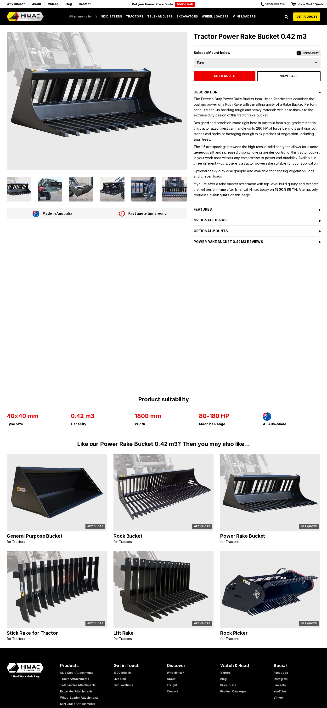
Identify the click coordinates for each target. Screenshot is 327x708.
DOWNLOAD (185, 4)
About (36, 4)
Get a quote (306, 16)
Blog (68, 4)
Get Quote (95, 526)
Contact (84, 4)
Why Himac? (16, 4)
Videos (53, 4)
